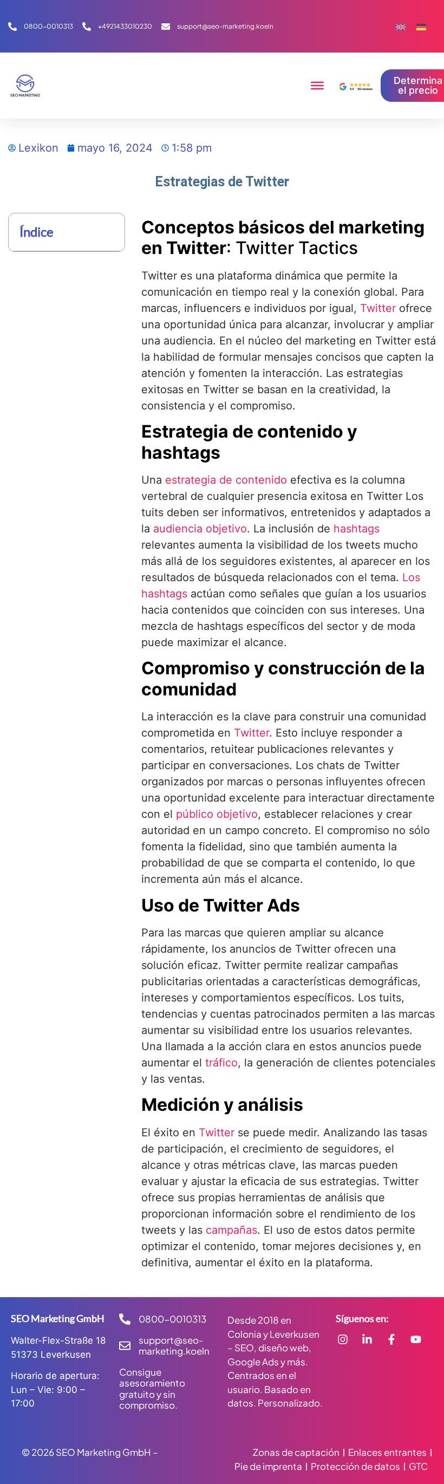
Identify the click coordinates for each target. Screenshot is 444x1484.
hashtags (357, 528)
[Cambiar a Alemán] (421, 26)
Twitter (378, 308)
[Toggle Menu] (317, 85)
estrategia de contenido (226, 479)
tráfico (221, 1062)
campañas (231, 1229)
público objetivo (217, 814)
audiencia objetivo (200, 528)
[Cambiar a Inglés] (400, 26)
